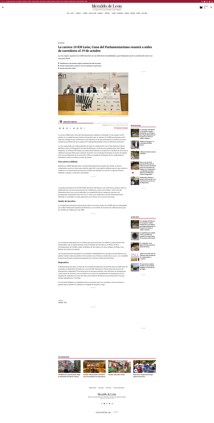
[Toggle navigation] (2, 7)
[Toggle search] (211, 7)
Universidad (24, 1)
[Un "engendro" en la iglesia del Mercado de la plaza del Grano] (135, 246)
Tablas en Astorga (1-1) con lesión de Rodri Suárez (147, 143)
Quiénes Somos (92, 388)
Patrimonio (66, 1)
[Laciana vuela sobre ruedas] (119, 366)
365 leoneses (18, 1)
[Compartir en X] (70, 128)
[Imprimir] (63, 128)
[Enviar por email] (60, 128)
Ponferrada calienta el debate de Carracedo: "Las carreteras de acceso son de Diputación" (148, 180)
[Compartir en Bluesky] (74, 128)
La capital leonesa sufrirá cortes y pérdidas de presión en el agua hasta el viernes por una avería (147, 235)
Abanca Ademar (43, 1)
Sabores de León (72, 1)
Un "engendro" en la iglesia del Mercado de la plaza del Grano (147, 245)
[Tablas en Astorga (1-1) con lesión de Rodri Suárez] (135, 144)
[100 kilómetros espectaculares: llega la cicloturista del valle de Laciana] (69, 366)
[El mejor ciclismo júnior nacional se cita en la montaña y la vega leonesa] (94, 366)
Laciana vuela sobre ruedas (68, 68)
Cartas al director (80, 1)
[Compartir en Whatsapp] (84, 128)
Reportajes (49, 1)
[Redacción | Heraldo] (61, 122)
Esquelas (54, 1)
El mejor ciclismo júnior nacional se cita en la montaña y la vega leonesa (81, 66)
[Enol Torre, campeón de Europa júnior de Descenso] (144, 366)
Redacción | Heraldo (70, 122)
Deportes (60, 302)
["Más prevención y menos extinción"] (135, 155)
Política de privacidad (118, 388)
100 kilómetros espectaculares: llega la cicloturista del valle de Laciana (80, 63)
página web (116, 256)
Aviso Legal (108, 388)
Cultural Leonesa (35, 1)
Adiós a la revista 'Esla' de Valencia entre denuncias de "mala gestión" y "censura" (147, 256)
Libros (86, 1)
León (65, 302)
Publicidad (101, 388)
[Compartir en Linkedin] (81, 128)
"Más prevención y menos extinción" (148, 152)
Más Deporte (61, 43)
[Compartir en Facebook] (67, 128)
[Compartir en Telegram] (77, 128)
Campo (61, 1)
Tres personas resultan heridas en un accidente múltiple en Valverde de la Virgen (147, 266)
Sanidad (58, 1)
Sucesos (29, 1)
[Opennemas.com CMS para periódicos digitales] (107, 414)
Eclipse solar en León (10, 1)
